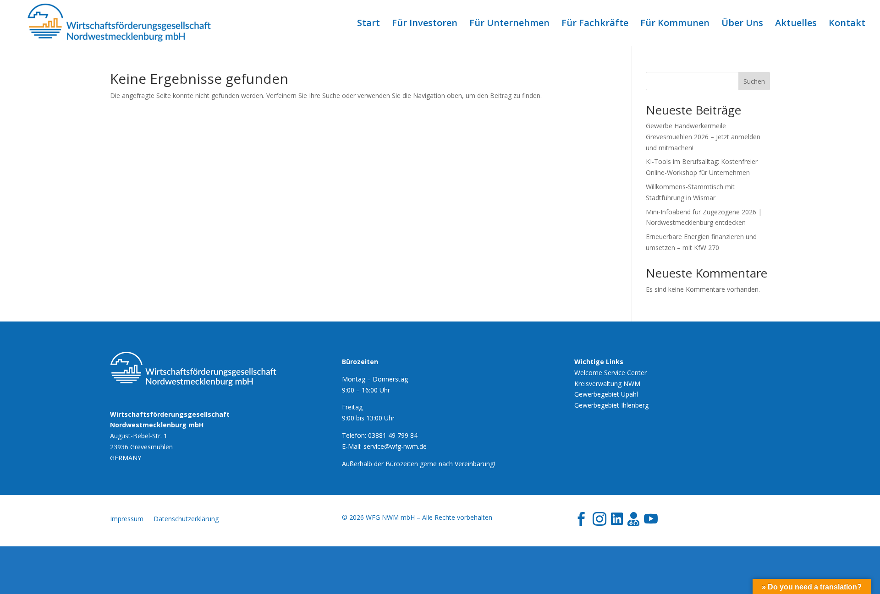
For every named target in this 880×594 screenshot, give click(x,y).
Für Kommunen (675, 24)
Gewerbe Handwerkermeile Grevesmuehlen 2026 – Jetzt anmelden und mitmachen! (703, 136)
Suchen (754, 81)
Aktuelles (796, 24)
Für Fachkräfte (594, 24)
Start (368, 24)
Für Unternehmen (509, 24)
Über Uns (742, 24)
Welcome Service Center (610, 372)
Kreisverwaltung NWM (607, 383)
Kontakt (847, 24)
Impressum (126, 519)
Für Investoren (424, 24)
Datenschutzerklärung (186, 519)
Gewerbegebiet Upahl (606, 394)
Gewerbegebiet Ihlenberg (611, 405)
